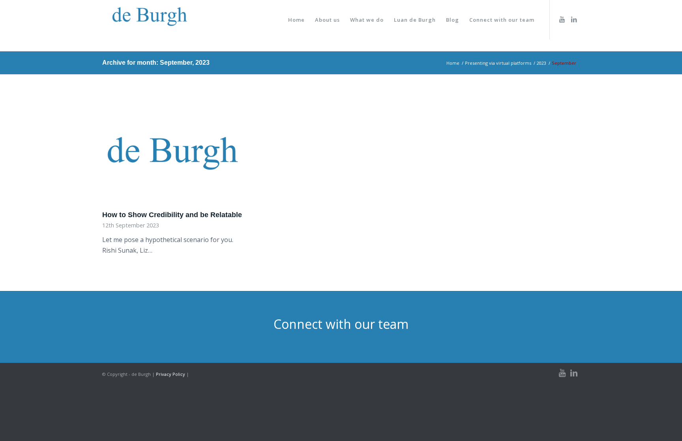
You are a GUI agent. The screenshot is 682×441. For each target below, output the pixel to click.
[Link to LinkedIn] (574, 19)
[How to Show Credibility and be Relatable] (172, 151)
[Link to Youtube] (562, 19)
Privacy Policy (170, 374)
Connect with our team (341, 323)
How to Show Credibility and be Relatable (172, 215)
